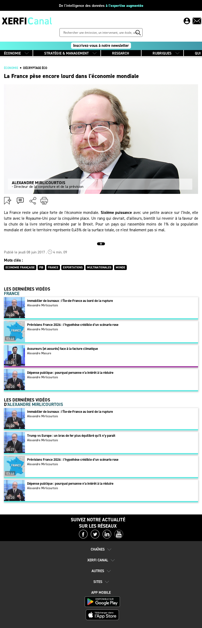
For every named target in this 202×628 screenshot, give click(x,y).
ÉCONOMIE (12, 53)
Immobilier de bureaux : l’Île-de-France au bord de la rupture (70, 301)
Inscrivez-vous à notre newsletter (101, 45)
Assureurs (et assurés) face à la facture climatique (62, 349)
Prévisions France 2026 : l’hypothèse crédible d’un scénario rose (72, 325)
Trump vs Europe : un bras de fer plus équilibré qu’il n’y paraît (71, 436)
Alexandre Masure (39, 353)
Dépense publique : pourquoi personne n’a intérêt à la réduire (70, 373)
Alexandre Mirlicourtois (42, 305)
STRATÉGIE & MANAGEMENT (66, 53)
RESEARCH (120, 53)
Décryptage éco (35, 68)
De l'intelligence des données (101, 5)
